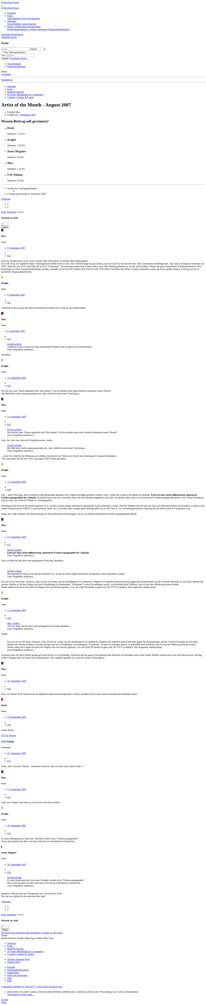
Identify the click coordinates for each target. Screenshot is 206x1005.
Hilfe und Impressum (17, 975)
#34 (9, 872)
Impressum (42, 29)
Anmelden (6, 74)
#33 (9, 833)
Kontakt (11, 967)
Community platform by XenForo (31, 986)
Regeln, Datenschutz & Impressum (23, 26)
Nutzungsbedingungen (59, 29)
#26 (9, 489)
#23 (9, 339)
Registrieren (7, 79)
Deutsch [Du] (13, 962)
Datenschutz (13, 972)
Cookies (32, 29)
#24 (9, 385)
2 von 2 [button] (20, 212)
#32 (9, 797)
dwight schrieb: (14, 344)
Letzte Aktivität (29, 24)
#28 (9, 618)
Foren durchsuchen (31, 18)
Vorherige (6, 199)
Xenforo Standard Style (18, 959)
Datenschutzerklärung (17, 29)
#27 (9, 545)
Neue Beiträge (14, 18)
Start (9, 978)
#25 (9, 424)
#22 (9, 302)
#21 (9, 255)
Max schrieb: (13, 623)
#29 (9, 689)
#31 (9, 761)
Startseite (11, 13)
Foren (10, 15)
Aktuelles (11, 21)
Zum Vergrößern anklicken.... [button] (21, 349)
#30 (9, 725)
